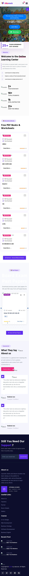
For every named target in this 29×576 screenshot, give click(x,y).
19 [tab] (19, 325)
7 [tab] (17, 323)
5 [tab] (12, 323)
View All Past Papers (15, 333)
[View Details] (24, 295)
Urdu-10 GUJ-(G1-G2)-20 (11, 313)
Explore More (7, 369)
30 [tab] (22, 328)
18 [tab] (17, 325)
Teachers (3, 501)
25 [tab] (11, 328)
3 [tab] (7, 323)
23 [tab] (6, 328)
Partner (3, 505)
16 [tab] (12, 325)
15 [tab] (10, 325)
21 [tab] (24, 325)
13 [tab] (5, 325)
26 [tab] (13, 328)
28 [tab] (18, 328)
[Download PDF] (25, 135)
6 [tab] (14, 323)
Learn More (14, 29)
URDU (4, 144)
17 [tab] (14, 325)
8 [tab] (19, 323)
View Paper (20, 321)
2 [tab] (5, 323)
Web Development (6, 523)
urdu (3, 224)
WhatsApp (15, 34)
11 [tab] (26, 323)
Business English (6, 532)
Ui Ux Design (5, 519)
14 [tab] (7, 325)
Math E (4, 184)
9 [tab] (21, 323)
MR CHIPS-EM (7, 164)
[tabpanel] (14, 308)
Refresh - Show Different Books (15, 258)
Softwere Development (8, 529)
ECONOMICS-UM (8, 244)
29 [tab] (20, 328)
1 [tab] (3, 323)
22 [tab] (26, 325)
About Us (4, 498)
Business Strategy (6, 526)
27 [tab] (15, 328)
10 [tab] (24, 323)
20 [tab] (21, 325)
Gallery (3, 511)
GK (3, 204)
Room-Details (5, 508)
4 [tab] (10, 323)
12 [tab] (3, 325)
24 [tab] (9, 328)
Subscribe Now (23, 456)
